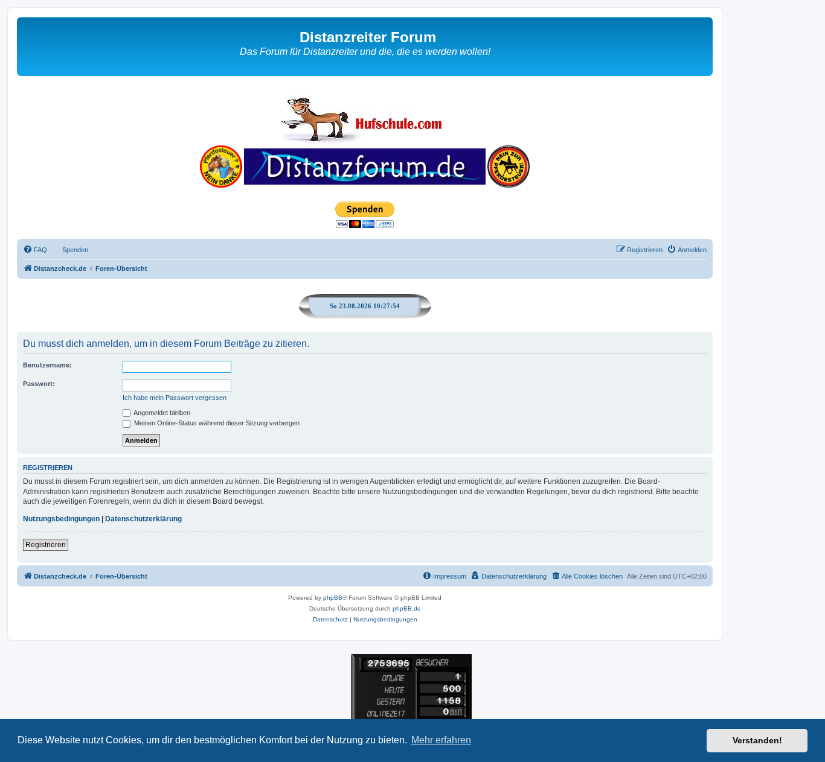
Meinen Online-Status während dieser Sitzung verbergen (216, 423)
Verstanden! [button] (757, 740)
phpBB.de (407, 608)
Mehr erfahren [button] (441, 740)
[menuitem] (35, 250)
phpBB (332, 597)
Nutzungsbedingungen (61, 519)
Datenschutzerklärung (143, 519)
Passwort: (39, 383)
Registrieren (45, 545)
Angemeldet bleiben (161, 412)
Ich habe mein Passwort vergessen (174, 397)
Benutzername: (47, 365)
